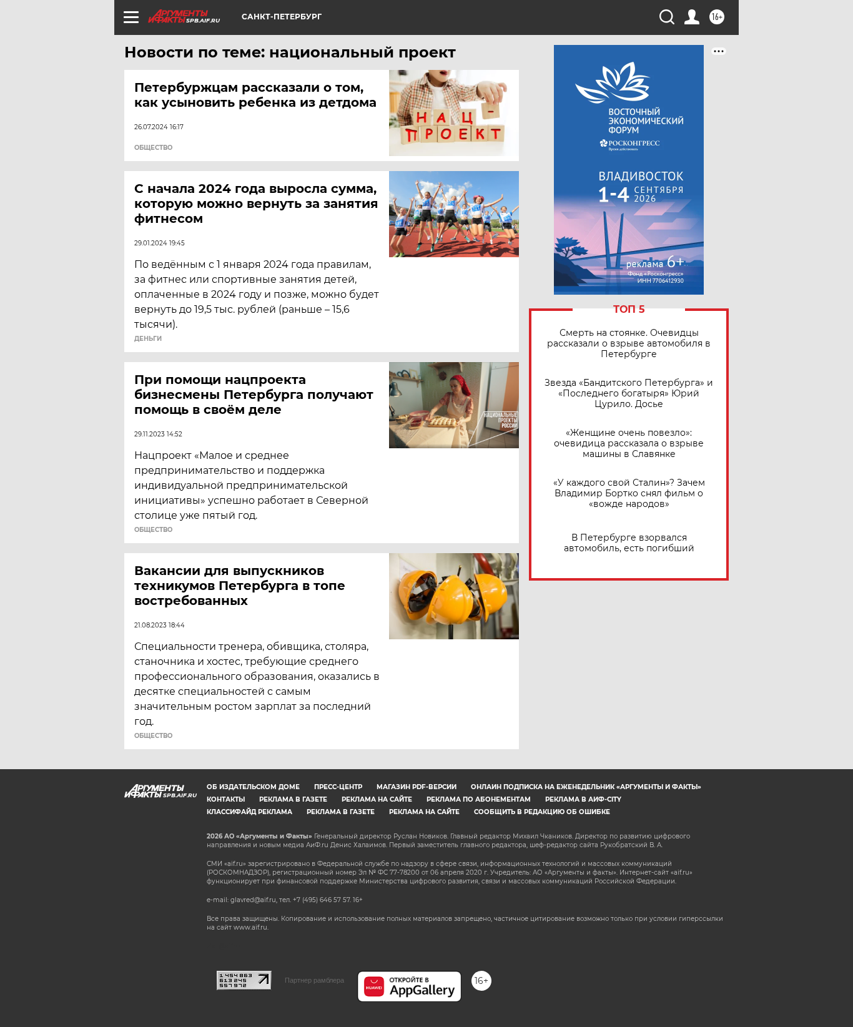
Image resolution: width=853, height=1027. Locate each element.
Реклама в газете (293, 799)
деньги (148, 339)
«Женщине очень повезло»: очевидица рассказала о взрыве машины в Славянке (629, 443)
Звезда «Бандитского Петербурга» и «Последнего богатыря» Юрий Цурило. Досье (629, 394)
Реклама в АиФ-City (583, 799)
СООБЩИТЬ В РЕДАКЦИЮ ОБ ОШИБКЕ (542, 812)
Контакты (226, 799)
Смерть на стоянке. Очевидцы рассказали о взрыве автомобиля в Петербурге (629, 344)
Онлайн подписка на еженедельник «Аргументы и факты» (586, 787)
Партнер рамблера (314, 980)
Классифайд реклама (249, 812)
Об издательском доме (253, 787)
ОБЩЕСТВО (153, 148)
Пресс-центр (338, 787)
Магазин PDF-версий (416, 787)
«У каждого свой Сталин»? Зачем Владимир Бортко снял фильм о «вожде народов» (629, 493)
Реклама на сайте (377, 799)
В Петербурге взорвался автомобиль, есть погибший (629, 543)
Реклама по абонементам (478, 799)
